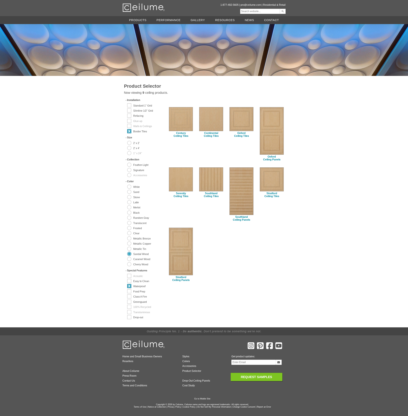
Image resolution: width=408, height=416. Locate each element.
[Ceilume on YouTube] (278, 348)
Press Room (129, 375)
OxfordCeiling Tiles (241, 134)
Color (130, 181)
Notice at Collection (157, 407)
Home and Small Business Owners (142, 356)
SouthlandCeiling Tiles (211, 195)
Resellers (127, 361)
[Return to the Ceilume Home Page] (143, 348)
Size (129, 137)
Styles (185, 356)
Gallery (198, 20)
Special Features (136, 270)
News (249, 20)
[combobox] (260, 11)
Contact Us (128, 380)
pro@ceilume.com (250, 5)
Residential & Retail (274, 5)
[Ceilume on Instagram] (251, 348)
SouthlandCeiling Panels (241, 218)
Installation (133, 100)
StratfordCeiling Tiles (271, 195)
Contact (271, 20)
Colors (186, 361)
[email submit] (279, 362)
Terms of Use (140, 407)
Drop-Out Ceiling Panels (196, 380)
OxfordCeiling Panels (271, 158)
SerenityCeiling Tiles (181, 195)
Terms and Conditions (134, 385)
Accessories (189, 366)
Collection (132, 159)
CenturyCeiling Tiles (181, 134)
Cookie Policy (189, 407)
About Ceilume (130, 371)
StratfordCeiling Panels (181, 278)
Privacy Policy (174, 407)
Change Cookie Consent (244, 407)
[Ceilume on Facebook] (269, 348)
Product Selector (191, 371)
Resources (225, 20)
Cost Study (188, 385)
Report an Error (264, 407)
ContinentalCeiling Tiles (211, 134)
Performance (169, 20)
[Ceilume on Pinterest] (260, 348)
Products (137, 20)
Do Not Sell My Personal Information (214, 407)
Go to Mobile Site (202, 399)
